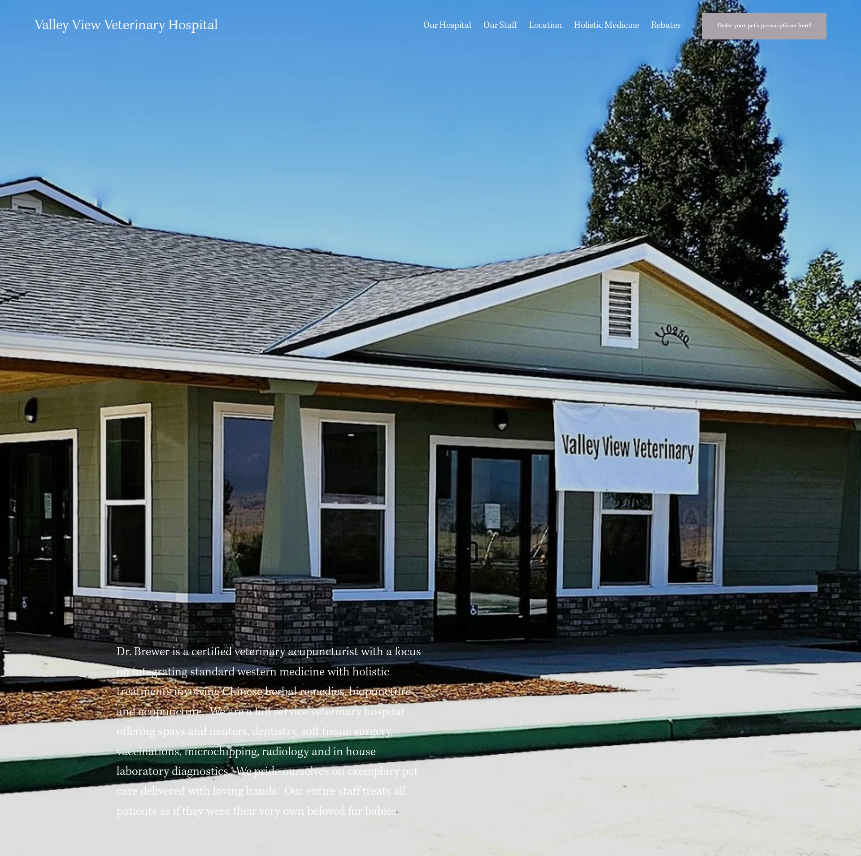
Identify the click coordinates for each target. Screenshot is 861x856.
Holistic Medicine (606, 25)
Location (545, 25)
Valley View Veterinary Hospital (126, 25)
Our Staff (500, 25)
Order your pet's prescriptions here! (764, 26)
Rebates (666, 25)
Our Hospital (447, 25)
